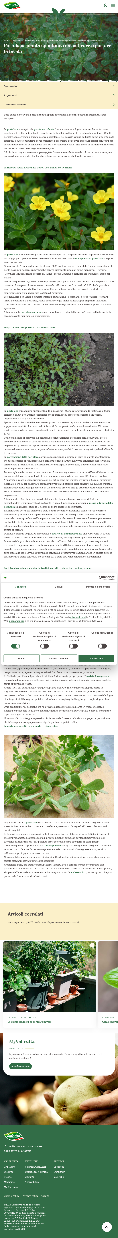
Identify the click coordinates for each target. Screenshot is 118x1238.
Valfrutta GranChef (35, 1166)
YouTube (59, 1177)
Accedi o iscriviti (20, 1066)
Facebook (59, 1166)
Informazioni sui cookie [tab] (97, 586)
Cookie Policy (11, 1196)
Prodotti (8, 1172)
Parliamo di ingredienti (35, 41)
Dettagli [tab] (59, 586)
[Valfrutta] (12, 6)
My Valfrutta (11, 1187)
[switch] (44, 646)
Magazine (17, 41)
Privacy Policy (30, 1196)
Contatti (29, 1177)
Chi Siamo (10, 1166)
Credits (45, 1196)
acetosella (23, 872)
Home (7, 41)
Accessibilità (32, 1182)
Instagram (59, 1172)
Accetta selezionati (59, 658)
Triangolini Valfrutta (36, 1172)
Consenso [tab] (20, 586)
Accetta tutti (96, 658)
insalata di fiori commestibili (31, 695)
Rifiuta (21, 658)
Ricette (8, 1177)
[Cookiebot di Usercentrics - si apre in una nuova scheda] (101, 578)
